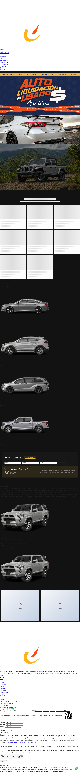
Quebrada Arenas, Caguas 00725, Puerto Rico (13, 539)
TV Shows (3, 66)
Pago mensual (30, 457)
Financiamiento (4, 62)
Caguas (2, 49)
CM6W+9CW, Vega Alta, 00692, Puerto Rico (13, 543)
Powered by (4, 709)
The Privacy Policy (11, 742)
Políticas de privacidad (42, 711)
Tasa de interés (44, 460)
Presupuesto (18, 457)
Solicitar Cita (4, 64)
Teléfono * (3, 730)
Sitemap (67, 711)
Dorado (2, 51)
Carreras (2, 68)
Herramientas (4, 60)
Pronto (24, 460)
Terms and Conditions (26, 742)
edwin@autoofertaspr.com (8, 707)
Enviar (2, 761)
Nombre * (3, 724)
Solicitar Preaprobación (24, 472)
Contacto (3, 70)
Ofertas (2, 58)
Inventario (3, 56)
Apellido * (3, 726)
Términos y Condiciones (57, 711)
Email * (2, 728)
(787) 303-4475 (4, 53)
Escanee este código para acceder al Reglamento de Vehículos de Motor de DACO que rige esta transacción (32, 715)
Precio (6, 460)
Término (60, 460)
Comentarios (4, 732)
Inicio (1, 55)
